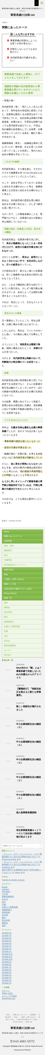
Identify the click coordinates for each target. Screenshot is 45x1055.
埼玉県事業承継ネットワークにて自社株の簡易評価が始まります (28, 833)
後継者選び (9, 622)
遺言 (6, 603)
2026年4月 (7, 933)
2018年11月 (7, 957)
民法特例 (8, 612)
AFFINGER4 (26, 1050)
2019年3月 (7, 946)
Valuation (6, 892)
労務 (6, 631)
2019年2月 (7, 949)
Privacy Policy (10, 593)
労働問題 (8, 560)
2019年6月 (7, 938)
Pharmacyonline (9, 859)
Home (6, 532)
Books (5, 887)
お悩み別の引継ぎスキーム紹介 (18, 589)
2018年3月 (7, 978)
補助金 (7, 607)
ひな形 (5, 894)
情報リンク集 (10, 584)
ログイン (6, 991)
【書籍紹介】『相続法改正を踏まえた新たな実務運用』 (28, 691)
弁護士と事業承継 (12, 626)
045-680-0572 (23, 1041)
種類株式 (8, 550)
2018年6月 (7, 970)
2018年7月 (7, 967)
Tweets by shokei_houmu (13, 880)
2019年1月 (7, 951)
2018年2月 (7, 980)
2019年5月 (7, 941)
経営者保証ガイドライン (15, 565)
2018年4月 (7, 975)
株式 (6, 617)
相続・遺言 (9, 546)
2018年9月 (7, 962)
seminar (5, 889)
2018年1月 (7, 983)
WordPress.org (8, 998)
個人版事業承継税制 (26, 812)
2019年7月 (7, 936)
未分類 (5, 915)
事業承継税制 (10, 645)
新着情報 (6, 912)
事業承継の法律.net (22, 14)
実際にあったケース (13, 536)
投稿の (7, 993)
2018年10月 (7, 959)
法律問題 (8, 541)
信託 (6, 555)
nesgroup (6, 867)
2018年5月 (7, 973)
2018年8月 (7, 965)
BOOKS (7, 655)
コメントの (9, 996)
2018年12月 (7, 954)
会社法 (7, 641)
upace (17, 872)
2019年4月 (7, 944)
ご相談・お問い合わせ (14, 579)
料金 (6, 574)
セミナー (8, 650)
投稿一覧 (8, 598)
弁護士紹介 (9, 570)
